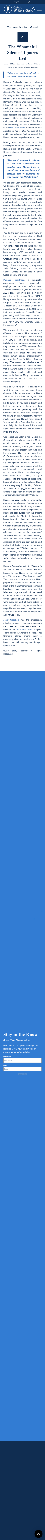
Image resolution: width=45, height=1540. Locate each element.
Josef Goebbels (11, 619)
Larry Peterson (33, 67)
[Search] (32, 9)
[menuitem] (32, 9)
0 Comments (20, 64)
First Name (7, 1056)
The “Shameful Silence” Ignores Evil (22, 52)
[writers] (18, 9)
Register (17, 2)
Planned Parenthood (13, 279)
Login (28, 2)
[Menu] (38, 9)
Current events (20, 67)
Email (5, 1065)
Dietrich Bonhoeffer (27, 76)
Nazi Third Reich (17, 127)
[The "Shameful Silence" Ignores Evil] (23, 37)
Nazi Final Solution (26, 629)
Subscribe (22, 1074)
